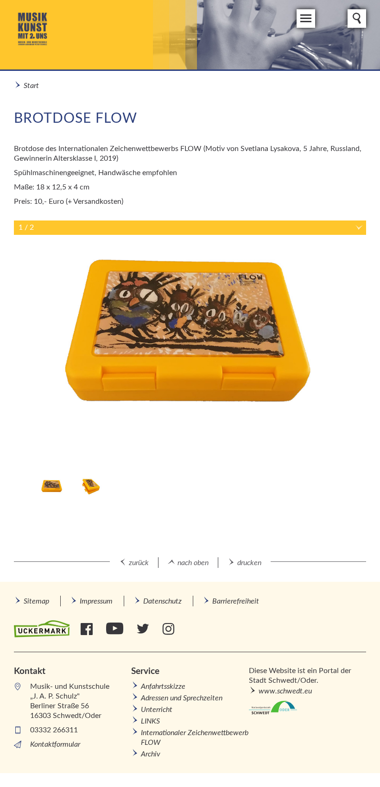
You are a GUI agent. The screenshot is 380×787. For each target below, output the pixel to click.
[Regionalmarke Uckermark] (42, 629)
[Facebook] (88, 629)
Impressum (96, 601)
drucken (249, 563)
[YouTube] (116, 629)
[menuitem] (36, 601)
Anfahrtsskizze (163, 686)
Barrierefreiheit (235, 601)
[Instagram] (169, 629)
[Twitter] (144, 629)
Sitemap (36, 601)
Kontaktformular (55, 744)
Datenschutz (162, 601)
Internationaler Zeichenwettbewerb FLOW (194, 737)
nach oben (193, 563)
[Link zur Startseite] (105, 34)
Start (31, 85)
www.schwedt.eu (285, 691)
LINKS (150, 721)
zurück (139, 563)
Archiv (150, 754)
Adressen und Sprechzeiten (181, 698)
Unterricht (156, 709)
